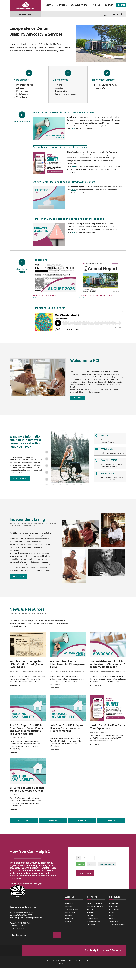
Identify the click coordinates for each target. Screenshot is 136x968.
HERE (73, 129)
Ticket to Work (100, 88)
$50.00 (92, 864)
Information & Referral (25, 85)
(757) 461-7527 (19, 926)
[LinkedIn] (118, 14)
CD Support (91, 925)
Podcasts (86, 14)
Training (97, 14)
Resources (113, 912)
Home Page (32, 671)
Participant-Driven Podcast (49, 307)
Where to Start (108, 473)
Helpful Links (113, 922)
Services (61, 5)
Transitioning (21, 97)
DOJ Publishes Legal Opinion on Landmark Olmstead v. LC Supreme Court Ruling (108, 664)
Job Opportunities (71, 909)
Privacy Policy (66, 960)
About (48, 5)
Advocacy (20, 88)
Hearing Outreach (93, 922)
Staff (52, 673)
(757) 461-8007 (21, 923)
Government (24, 671)
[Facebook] (114, 14)
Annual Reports (70, 912)
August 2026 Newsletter (44, 295)
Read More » (36, 298)
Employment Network (95, 906)
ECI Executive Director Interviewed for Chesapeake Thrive (67, 664)
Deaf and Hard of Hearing (65, 94)
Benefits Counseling (94, 903)
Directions (69, 919)
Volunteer (68, 916)
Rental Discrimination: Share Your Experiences (107, 727)
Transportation (61, 91)
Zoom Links (106, 14)
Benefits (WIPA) (109, 460)
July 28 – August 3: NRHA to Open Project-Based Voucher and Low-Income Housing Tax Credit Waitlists (27, 729)
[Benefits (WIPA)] (96, 460)
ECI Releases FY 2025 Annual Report (96, 295)
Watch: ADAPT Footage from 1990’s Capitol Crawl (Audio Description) (27, 664)
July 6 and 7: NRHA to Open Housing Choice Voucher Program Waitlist (66, 728)
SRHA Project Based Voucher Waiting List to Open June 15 (27, 789)
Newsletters (74, 14)
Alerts (56, 14)
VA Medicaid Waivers (117, 925)
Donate (121, 5)
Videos (18, 673)
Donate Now (85, 873)
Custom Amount (107, 864)
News (64, 14)
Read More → (20, 685)
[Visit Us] (96, 435)
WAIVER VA (107, 449)
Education (59, 88)
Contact (109, 5)
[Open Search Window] (121, 14)
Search (57, 935)
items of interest (73, 671)
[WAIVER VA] (96, 449)
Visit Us (104, 435)
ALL (49, 14)
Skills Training (22, 94)
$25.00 (81, 864)
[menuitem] (50, 4)
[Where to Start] (96, 473)
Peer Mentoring (22, 91)
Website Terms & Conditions (82, 960)
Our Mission (69, 906)
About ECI (69, 903)
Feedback (97, 5)
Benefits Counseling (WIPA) (105, 85)
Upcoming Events (79, 5)
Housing (58, 85)
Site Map (56, 960)
